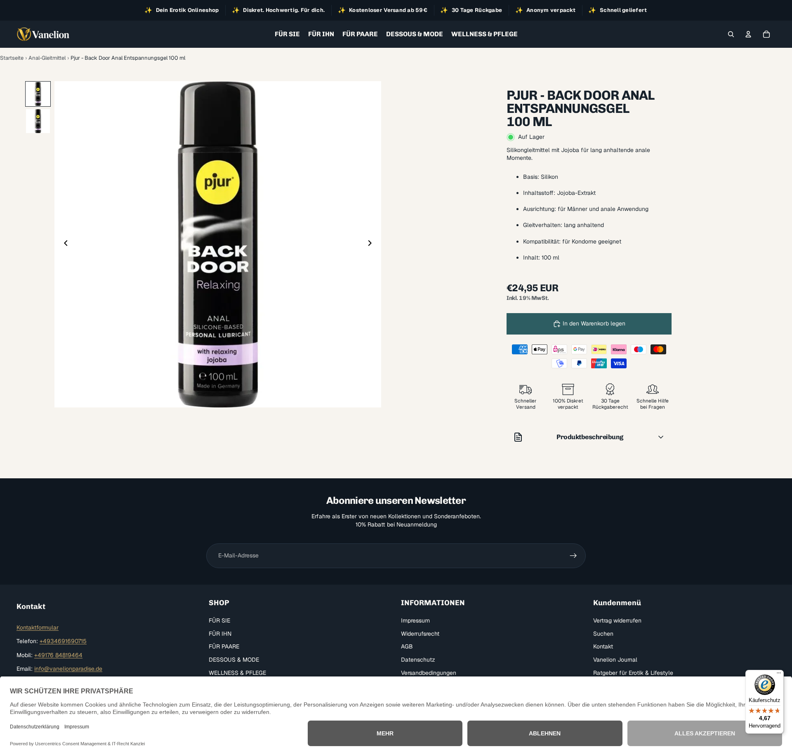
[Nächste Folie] (372, 244)
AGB (407, 646)
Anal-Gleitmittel (47, 57)
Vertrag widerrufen (617, 620)
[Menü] (779, 675)
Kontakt (603, 646)
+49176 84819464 (58, 655)
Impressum (415, 620)
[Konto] (748, 34)
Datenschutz (418, 659)
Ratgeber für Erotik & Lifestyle (633, 672)
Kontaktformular (37, 627)
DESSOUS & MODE (234, 659)
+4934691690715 (63, 641)
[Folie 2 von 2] (38, 121)
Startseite (12, 57)
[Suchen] (731, 34)
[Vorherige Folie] (63, 244)
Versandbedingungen (428, 672)
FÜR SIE (219, 620)
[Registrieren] (573, 555)
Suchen (603, 633)
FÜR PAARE (224, 646)
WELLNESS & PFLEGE (237, 672)
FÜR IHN (220, 633)
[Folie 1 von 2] (38, 94)
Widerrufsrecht (420, 633)
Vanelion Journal (615, 659)
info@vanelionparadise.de (68, 669)
